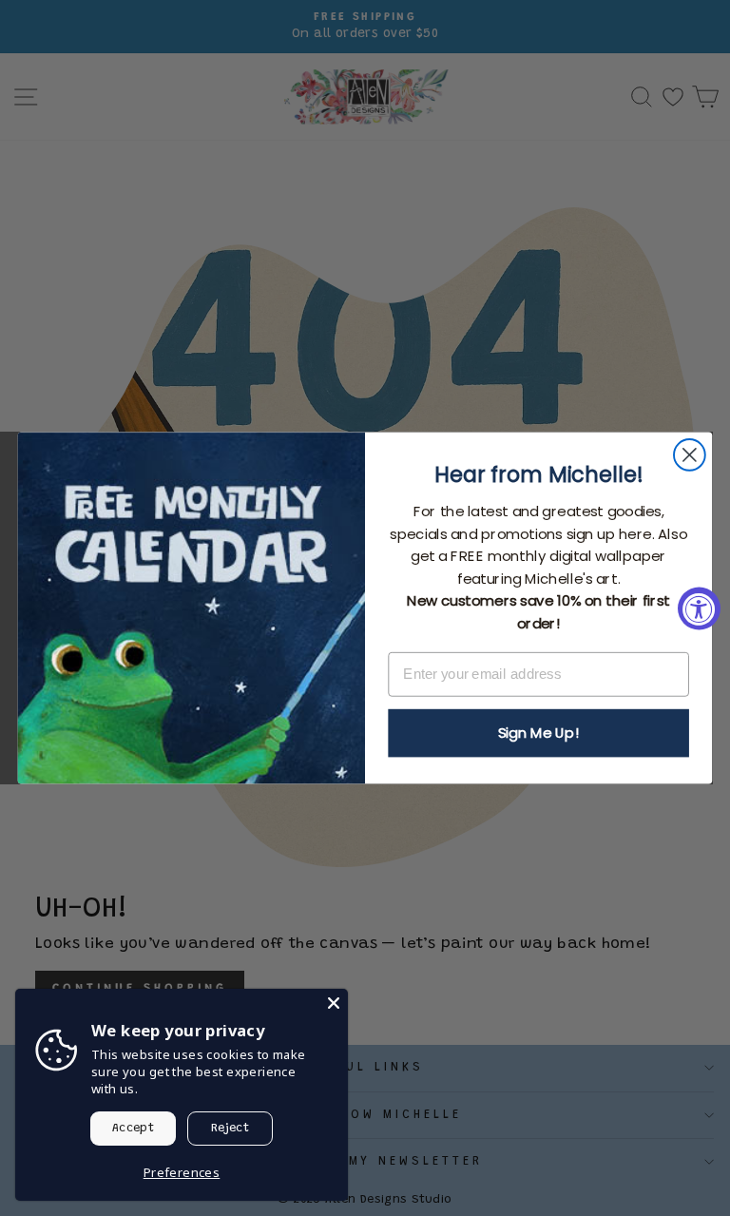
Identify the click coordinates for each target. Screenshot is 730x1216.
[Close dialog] (689, 455)
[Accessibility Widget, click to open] (699, 608)
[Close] (333, 1003)
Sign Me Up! (538, 733)
